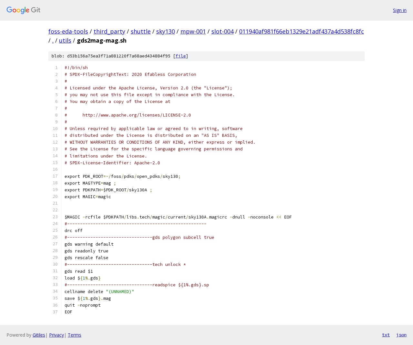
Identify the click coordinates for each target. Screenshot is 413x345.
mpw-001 (193, 31)
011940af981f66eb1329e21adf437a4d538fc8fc (301, 31)
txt (386, 335)
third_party (109, 31)
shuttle (141, 31)
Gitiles (39, 335)
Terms (74, 335)
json (401, 335)
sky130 (165, 31)
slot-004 (222, 31)
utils (65, 40)
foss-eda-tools (68, 31)
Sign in (400, 10)
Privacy (56, 335)
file (181, 56)
